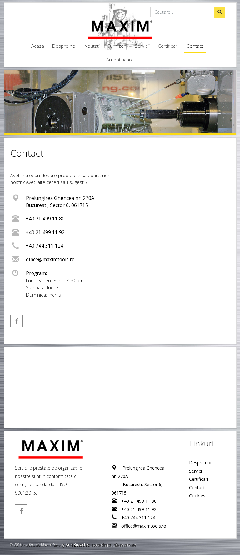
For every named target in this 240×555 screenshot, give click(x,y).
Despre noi (64, 46)
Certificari (168, 46)
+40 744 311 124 (44, 246)
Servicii (142, 46)
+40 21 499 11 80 (45, 218)
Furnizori (117, 46)
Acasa (37, 46)
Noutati (92, 46)
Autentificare (120, 59)
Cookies (197, 496)
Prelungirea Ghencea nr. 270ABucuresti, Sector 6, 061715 (60, 202)
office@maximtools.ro (50, 259)
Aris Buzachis (77, 544)
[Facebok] (16, 321)
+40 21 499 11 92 (45, 232)
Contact (195, 46)
